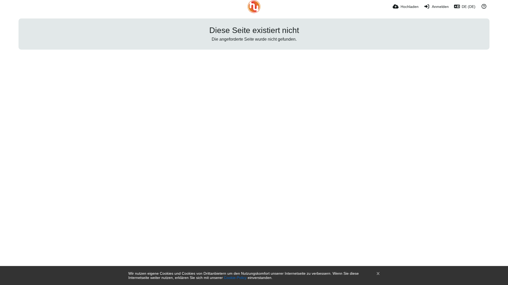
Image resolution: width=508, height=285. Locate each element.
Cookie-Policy (235, 278)
